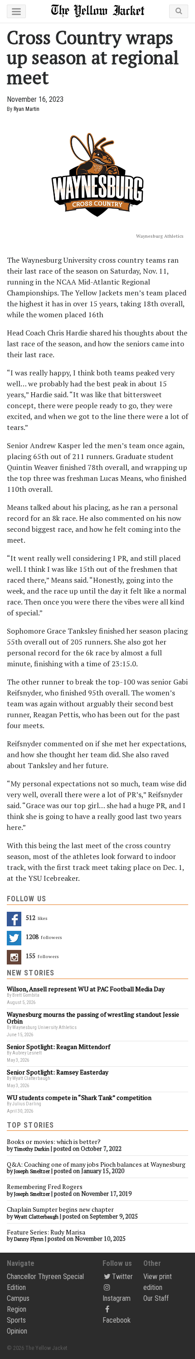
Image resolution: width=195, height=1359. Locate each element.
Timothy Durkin (31, 1149)
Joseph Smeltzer (32, 1171)
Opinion (17, 1331)
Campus (18, 1298)
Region (16, 1309)
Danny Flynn (29, 1239)
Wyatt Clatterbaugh (36, 1217)
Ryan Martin (26, 109)
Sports (16, 1320)
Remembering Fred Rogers (45, 1187)
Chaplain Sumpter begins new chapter (60, 1209)
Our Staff (156, 1298)
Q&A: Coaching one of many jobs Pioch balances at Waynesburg (96, 1164)
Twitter (122, 1276)
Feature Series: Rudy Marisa (46, 1232)
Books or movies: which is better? (54, 1142)
